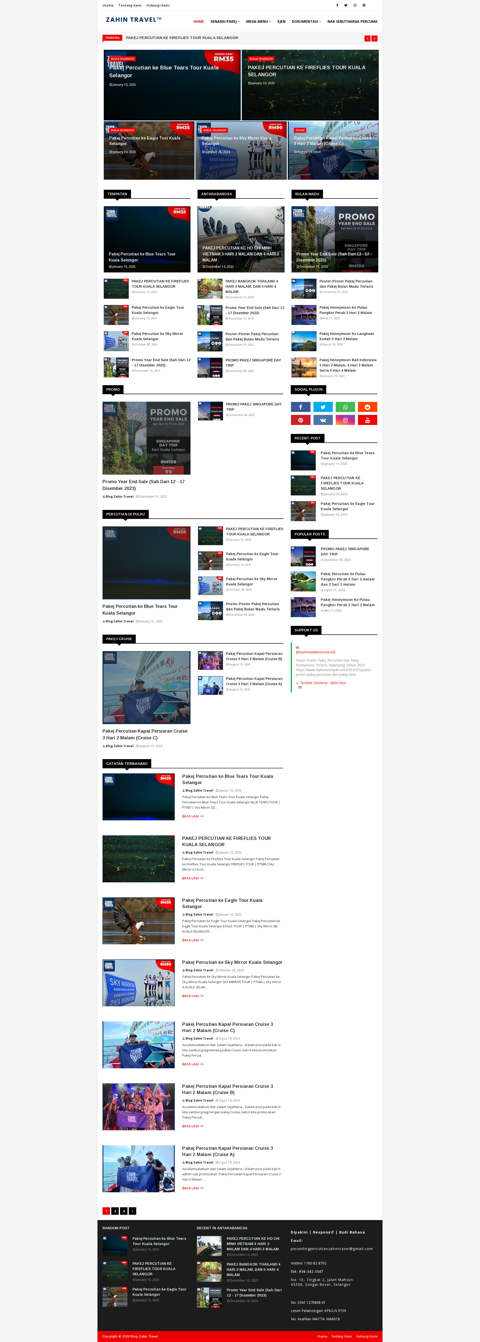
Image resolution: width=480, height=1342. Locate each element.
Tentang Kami (130, 5)
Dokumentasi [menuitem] (305, 21)
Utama (108, 5)
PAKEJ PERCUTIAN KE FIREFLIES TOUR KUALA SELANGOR (182, 37)
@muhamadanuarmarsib (315, 652)
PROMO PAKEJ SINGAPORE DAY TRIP (253, 362)
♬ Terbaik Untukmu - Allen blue (321, 682)
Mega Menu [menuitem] (257, 21)
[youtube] (368, 420)
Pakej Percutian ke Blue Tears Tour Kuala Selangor (164, 71)
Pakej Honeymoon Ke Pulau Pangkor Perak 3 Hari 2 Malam (346, 310)
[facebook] (337, 5)
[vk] (323, 420)
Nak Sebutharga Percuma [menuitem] (353, 21)
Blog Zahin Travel (199, 790)
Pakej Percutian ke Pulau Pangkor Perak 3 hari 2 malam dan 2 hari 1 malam (347, 579)
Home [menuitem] (199, 21)
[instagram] (355, 5)
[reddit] (368, 407)
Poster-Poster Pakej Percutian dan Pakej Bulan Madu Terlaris (252, 336)
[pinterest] (364, 5)
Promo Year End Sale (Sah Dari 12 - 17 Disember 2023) (161, 362)
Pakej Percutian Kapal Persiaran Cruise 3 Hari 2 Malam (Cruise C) (332, 141)
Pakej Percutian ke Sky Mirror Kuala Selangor (237, 141)
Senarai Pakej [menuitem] (223, 21)
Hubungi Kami (158, 5)
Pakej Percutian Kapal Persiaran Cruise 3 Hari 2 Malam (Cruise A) (254, 681)
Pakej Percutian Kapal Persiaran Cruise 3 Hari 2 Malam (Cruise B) (254, 656)
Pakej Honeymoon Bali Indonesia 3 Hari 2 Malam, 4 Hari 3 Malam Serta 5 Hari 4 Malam (348, 365)
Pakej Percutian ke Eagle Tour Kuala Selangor (144, 141)
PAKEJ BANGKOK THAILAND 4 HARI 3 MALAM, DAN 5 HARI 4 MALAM (252, 286)
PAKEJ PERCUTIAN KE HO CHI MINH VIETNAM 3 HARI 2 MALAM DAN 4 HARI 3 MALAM (240, 254)
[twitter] (345, 5)
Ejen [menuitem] (282, 21)
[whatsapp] (345, 407)
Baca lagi (190, 816)
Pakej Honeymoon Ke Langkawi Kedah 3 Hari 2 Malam (347, 336)
